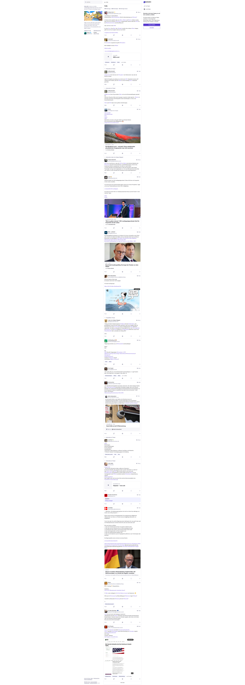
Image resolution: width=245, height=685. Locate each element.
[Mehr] (140, 35)
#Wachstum (127, 596)
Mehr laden (123, 682)
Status (91, 678)
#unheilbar (119, 590)
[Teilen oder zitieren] (114, 35)
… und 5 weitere (123, 62)
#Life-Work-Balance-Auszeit (122, 593)
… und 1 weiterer (124, 375)
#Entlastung (117, 598)
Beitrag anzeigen (109, 500)
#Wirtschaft (125, 598)
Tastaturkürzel (86, 683)
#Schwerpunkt (113, 596)
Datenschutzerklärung (88, 679)
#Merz (105, 286)
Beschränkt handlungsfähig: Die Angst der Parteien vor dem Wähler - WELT (120, 241)
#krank (123, 590)
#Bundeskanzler (113, 590)
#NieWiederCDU (117, 286)
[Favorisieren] (122, 35)
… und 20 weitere (129, 676)
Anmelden (152, 27)
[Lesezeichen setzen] (131, 35)
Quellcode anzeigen (93, 683)
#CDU (108, 286)
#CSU (108, 590)
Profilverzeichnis (96, 678)
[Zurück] (104, 2)
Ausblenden (137, 289)
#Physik (135, 596)
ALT (132, 673)
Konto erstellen (152, 24)
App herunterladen (93, 681)
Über (89, 678)
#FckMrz (112, 286)
